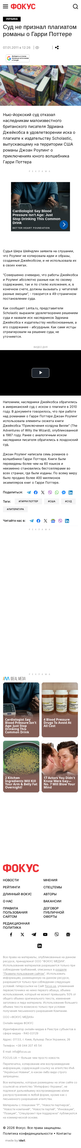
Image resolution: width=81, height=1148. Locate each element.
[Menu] (5, 6)
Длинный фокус (17, 894)
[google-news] (68, 934)
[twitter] (22, 934)
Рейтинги (11, 887)
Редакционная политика (16, 925)
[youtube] (45, 934)
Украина (12, 19)
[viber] (56, 934)
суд (69, 501)
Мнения (50, 880)
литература (16, 509)
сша (52, 501)
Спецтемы (52, 887)
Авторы (50, 894)
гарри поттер (29, 501)
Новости (11, 880)
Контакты (63, 1133)
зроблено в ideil (15, 1140)
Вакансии (52, 901)
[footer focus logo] (21, 868)
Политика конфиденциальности (28, 1133)
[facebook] (11, 934)
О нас (8, 901)
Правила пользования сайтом (15, 912)
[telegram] (34, 934)
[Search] (75, 6)
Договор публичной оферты (53, 912)
